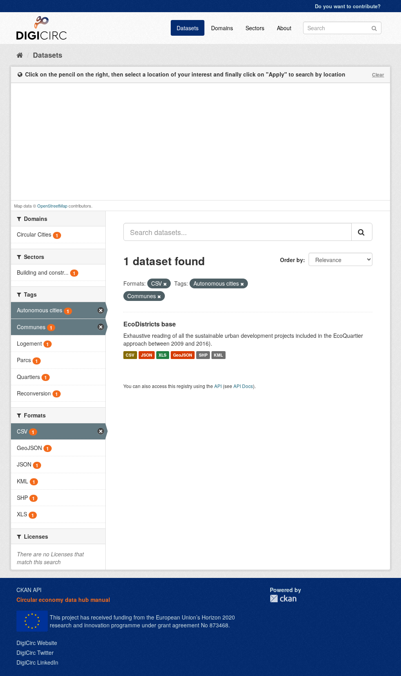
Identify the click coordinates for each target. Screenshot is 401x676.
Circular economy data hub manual (63, 599)
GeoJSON (182, 355)
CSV (130, 355)
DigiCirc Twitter (35, 652)
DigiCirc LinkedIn (37, 662)
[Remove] (165, 284)
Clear (378, 74)
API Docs (243, 386)
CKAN (283, 598)
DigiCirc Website (36, 643)
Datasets (188, 28)
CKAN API (29, 590)
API (218, 386)
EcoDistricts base (149, 323)
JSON (146, 355)
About (284, 28)
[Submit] (374, 27)
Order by (291, 260)
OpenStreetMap (52, 205)
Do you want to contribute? (348, 6)
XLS (162, 355)
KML (218, 355)
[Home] (19, 54)
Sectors (255, 28)
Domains (222, 28)
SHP (203, 355)
